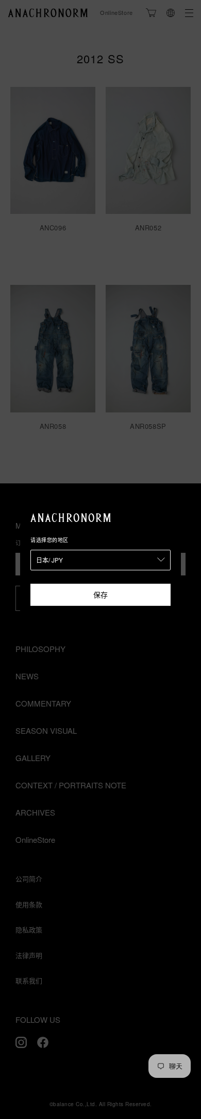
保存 (100, 594)
